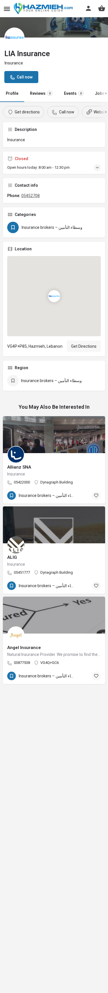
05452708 (30, 195)
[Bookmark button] (96, 495)
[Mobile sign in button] (88, 8)
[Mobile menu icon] (7, 8)
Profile (12, 93)
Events (73, 93)
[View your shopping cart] (101, 8)
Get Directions (83, 346)
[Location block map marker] (54, 296)
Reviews (40, 93)
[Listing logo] (14, 37)
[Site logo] (44, 8)
